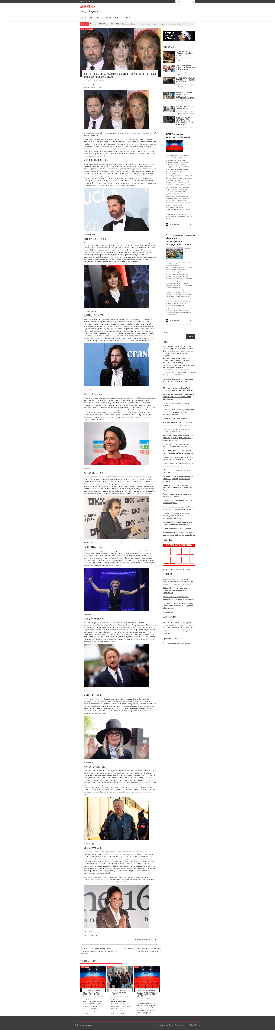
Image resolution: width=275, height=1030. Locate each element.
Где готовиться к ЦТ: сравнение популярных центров (184, 53)
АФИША (91, 18)
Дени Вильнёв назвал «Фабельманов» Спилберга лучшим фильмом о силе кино (142, 950)
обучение (183, 60)
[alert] (179, 643)
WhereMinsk (100, 80)
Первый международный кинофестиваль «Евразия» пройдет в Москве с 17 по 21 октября (147, 993)
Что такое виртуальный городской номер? (184, 108)
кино (89, 999)
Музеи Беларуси (169, 612)
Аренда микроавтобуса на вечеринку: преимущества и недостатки (185, 80)
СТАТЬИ (117, 18)
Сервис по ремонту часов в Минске (177, 529)
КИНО (82, 29)
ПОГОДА (109, 18)
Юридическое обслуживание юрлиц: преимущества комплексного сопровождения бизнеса (176, 515)
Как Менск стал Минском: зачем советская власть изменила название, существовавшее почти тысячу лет (179, 367)
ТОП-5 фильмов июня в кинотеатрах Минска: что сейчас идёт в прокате (92, 992)
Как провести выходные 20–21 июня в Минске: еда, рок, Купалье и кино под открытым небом (178, 437)
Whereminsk (87, 6)
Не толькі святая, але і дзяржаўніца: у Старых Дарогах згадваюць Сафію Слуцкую (178, 478)
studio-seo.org (168, 569)
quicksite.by (186, 569)
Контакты (126, 18)
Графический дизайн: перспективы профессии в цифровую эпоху (185, 67)
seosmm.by (177, 569)
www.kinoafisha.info (149, 939)
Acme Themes (195, 1025)
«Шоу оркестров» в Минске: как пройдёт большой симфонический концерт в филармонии (179, 396)
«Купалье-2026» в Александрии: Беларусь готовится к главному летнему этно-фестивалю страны (179, 412)
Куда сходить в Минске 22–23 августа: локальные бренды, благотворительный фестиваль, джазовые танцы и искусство (178, 348)
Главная (83, 18)
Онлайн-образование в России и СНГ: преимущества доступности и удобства (185, 95)
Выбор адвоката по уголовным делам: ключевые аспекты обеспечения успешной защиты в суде (184, 120)
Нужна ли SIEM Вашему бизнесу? (175, 418)
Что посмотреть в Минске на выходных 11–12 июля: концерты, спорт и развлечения (178, 381)
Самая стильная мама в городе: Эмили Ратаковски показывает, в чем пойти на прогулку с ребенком (99, 951)
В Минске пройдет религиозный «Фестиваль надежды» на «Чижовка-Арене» (177, 487)
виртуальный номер (187, 113)
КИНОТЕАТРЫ (89, 29)
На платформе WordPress (163, 1025)
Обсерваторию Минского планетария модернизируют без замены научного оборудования (178, 605)
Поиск (165, 333)
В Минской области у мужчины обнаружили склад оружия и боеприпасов (175, 590)
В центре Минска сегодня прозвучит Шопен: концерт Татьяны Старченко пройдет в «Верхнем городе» (176, 360)
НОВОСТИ (100, 18)
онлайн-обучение (186, 103)
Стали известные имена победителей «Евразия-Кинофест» (118, 992)
